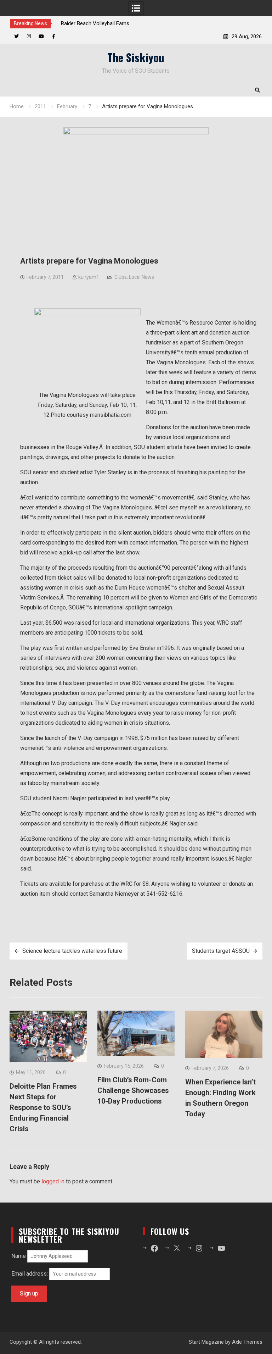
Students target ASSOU (221, 950)
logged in (52, 1181)
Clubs (120, 277)
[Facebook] (53, 36)
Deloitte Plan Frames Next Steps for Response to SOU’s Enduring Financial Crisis (43, 1107)
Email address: (30, 1273)
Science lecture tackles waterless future (72, 950)
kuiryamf (88, 277)
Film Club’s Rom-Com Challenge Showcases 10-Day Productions (133, 1090)
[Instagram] (29, 36)
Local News (141, 277)
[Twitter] (16, 36)
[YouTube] (41, 36)
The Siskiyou (135, 57)
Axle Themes (247, 1342)
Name (18, 1256)
